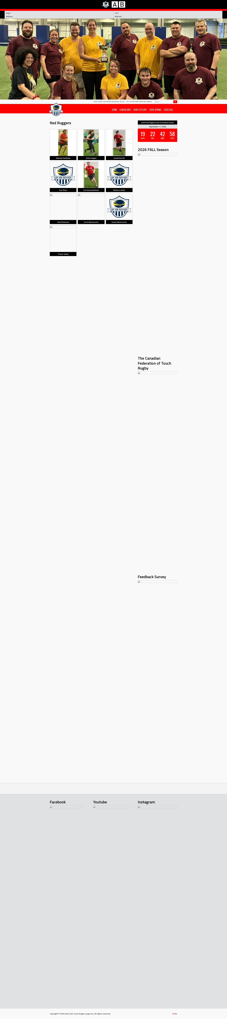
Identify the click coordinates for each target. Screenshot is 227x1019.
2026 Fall (168, 109)
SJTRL (174, 1013)
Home (114, 109)
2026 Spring (155, 109)
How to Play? (140, 109)
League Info (125, 109)
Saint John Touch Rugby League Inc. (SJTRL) (109, 102)
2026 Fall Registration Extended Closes (157, 122)
